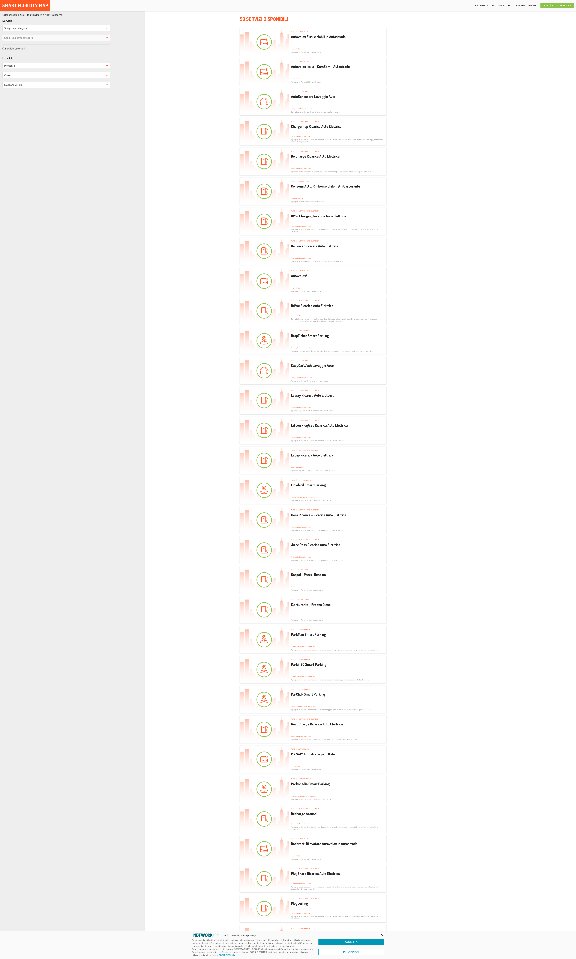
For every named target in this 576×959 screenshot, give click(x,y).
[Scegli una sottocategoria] (56, 38)
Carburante (303, 181)
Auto (293, 32)
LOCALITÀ (519, 5)
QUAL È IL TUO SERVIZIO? (557, 5)
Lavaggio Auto (304, 91)
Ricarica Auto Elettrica (308, 121)
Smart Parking (304, 331)
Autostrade (303, 32)
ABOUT (532, 5)
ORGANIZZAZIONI (485, 5)
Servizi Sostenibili (14, 48)
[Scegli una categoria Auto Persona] (56, 28)
